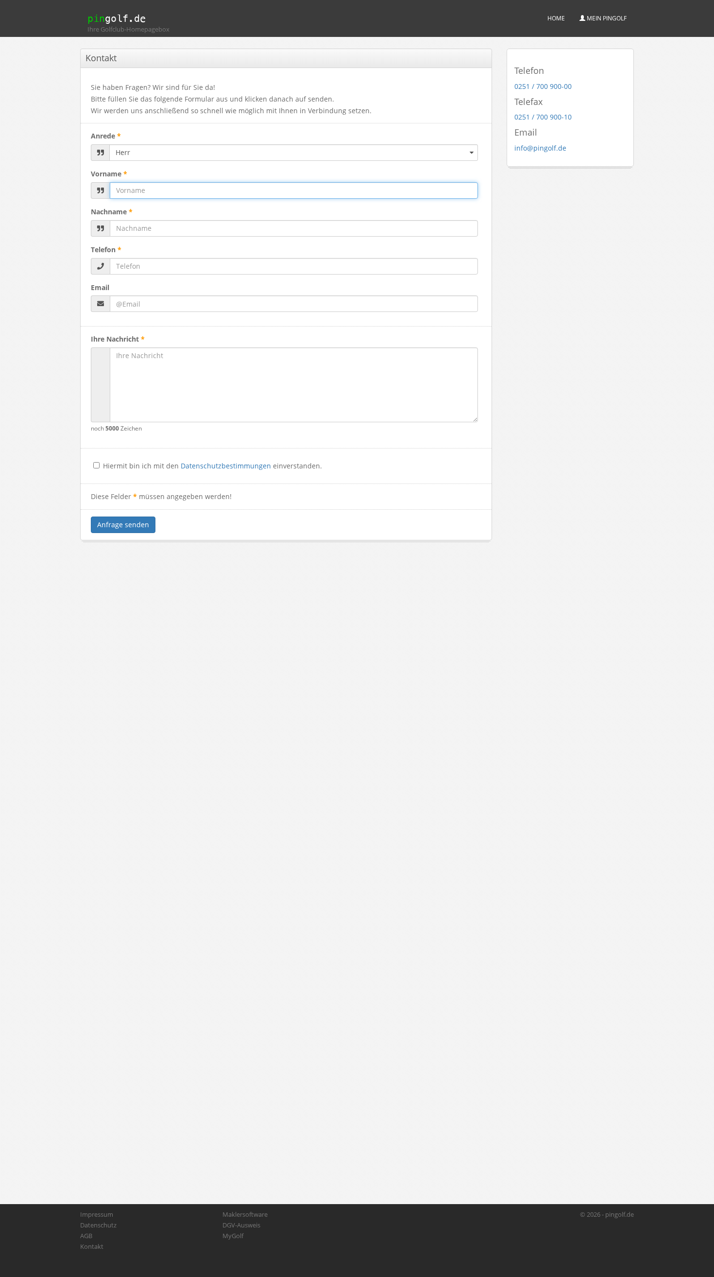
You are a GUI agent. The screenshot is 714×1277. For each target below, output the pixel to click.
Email (100, 287)
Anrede (106, 135)
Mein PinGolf (606, 18)
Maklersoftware (245, 1214)
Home (556, 18)
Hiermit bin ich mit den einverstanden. (212, 465)
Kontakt (91, 1246)
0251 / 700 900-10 (543, 116)
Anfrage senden (123, 524)
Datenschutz (98, 1225)
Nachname (112, 211)
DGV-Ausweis (241, 1225)
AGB (86, 1235)
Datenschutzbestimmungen (226, 465)
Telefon (106, 249)
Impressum (96, 1214)
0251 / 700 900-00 (543, 86)
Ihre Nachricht (118, 339)
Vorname (109, 173)
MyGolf (232, 1235)
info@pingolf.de (540, 148)
